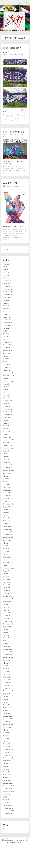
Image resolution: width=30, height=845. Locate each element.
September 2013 (8, 657)
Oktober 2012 (7, 688)
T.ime (7, 121)
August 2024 (7, 325)
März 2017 (6, 554)
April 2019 (6, 484)
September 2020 (8, 448)
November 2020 (8, 442)
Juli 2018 (5, 509)
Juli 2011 (5, 730)
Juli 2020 (6, 454)
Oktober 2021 (7, 412)
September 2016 (8, 568)
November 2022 (8, 375)
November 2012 (8, 685)
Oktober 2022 (7, 378)
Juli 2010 (5, 763)
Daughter (6, 119)
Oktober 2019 (7, 468)
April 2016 (6, 579)
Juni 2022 (6, 389)
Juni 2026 (6, 269)
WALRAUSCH (10, 183)
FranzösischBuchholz (15, 119)
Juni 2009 (6, 797)
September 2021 (8, 415)
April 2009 (6, 802)
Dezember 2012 (8, 682)
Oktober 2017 (7, 535)
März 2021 (6, 431)
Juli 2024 (6, 328)
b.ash (23, 115)
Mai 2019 (6, 481)
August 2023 (7, 353)
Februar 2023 (7, 367)
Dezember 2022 (8, 373)
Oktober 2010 (7, 755)
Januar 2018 (7, 526)
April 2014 (6, 638)
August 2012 (7, 694)
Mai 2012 (6, 702)
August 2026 (7, 264)
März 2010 (6, 774)
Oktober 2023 (7, 348)
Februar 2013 (7, 677)
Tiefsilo (11, 121)
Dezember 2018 (8, 495)
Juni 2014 (6, 632)
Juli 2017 (5, 543)
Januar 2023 (7, 370)
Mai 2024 (6, 334)
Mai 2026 (6, 272)
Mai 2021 (6, 426)
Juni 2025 (6, 303)
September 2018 (8, 504)
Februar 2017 (7, 557)
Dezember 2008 (8, 808)
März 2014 (6, 641)
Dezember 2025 (8, 286)
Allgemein (8, 115)
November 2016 (8, 562)
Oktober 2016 (7, 565)
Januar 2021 (7, 437)
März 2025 (6, 311)
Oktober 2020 (7, 445)
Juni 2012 (6, 699)
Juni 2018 (6, 512)
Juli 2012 (6, 696)
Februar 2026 (7, 281)
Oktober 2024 (7, 320)
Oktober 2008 (7, 814)
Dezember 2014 (8, 615)
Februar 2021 (7, 434)
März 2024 (6, 339)
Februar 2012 (7, 710)
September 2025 (8, 295)
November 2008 (8, 811)
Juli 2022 (6, 387)
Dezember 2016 (8, 560)
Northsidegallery (15, 170)
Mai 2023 (6, 362)
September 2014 (8, 624)
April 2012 (6, 705)
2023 (19, 115)
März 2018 (6, 521)
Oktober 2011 (7, 721)
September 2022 (8, 381)
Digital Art (15, 229)
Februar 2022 (7, 401)
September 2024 (8, 322)
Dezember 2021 (8, 406)
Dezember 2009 (8, 783)
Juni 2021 (6, 423)
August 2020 (7, 451)
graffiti (24, 119)
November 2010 (8, 752)
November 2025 (8, 289)
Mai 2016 (6, 576)
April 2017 (6, 551)
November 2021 (8, 409)
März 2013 (6, 674)
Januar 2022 (7, 403)
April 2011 (6, 738)
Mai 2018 (6, 515)
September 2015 (8, 599)
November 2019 (8, 465)
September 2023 (8, 350)
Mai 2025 (6, 306)
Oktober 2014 (7, 621)
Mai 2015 (6, 607)
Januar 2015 (6, 613)
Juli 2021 (6, 420)
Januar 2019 (7, 493)
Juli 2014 (5, 629)
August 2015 (7, 601)
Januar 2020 (7, 462)
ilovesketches (23, 229)
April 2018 (6, 518)
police (10, 235)
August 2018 (7, 507)
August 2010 (7, 761)
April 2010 (6, 772)
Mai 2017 (6, 548)
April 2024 (6, 336)
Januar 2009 (7, 805)
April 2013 (6, 671)
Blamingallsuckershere (17, 117)
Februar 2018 (7, 523)
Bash (4, 117)
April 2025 (6, 308)
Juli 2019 (5, 476)
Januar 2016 (7, 588)
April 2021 (6, 428)
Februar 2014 (7, 643)
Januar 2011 (6, 747)
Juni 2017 (6, 546)
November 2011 (8, 719)
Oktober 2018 (7, 501)
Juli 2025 (6, 300)
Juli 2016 (5, 574)
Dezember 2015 (8, 590)
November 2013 (8, 652)
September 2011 (8, 724)
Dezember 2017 (8, 529)
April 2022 (6, 395)
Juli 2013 (5, 663)
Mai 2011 (6, 735)
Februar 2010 (7, 777)
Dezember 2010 (8, 749)
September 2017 (8, 537)
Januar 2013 (6, 680)
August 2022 (7, 384)
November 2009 (8, 786)
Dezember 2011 (8, 716)
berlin (8, 117)
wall (13, 115)
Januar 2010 (7, 780)
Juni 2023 (6, 359)
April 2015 (6, 610)
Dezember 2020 (8, 440)
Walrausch (6, 239)
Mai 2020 (6, 459)
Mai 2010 (6, 769)
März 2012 (6, 708)
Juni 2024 (6, 331)
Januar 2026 (7, 283)
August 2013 (7, 660)
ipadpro (5, 235)
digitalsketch (7, 233)
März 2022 (6, 398)
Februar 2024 (7, 342)
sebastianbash (7, 237)
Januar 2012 (7, 713)
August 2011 (7, 727)
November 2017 (8, 532)
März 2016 (6, 582)
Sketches (5, 231)
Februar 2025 (7, 314)
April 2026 (6, 275)
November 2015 (8, 593)
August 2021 (7, 417)
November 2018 (8, 498)
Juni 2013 (6, 666)
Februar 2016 (7, 585)
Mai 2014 (6, 635)
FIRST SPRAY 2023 (13, 131)
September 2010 (8, 758)
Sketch (14, 237)
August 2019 (7, 473)
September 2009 (8, 791)
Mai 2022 (6, 392)
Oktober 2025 (7, 292)
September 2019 (8, 470)
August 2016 (7, 571)
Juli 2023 (6, 356)
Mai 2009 (6, 800)
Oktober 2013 (7, 654)
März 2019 (6, 487)
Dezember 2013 (8, 649)
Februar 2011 (7, 744)
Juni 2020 (6, 456)
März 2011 (6, 741)
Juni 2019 (6, 479)
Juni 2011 (6, 733)
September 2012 (8, 691)
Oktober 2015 (7, 596)
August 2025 (7, 297)
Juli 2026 (6, 267)
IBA (4, 121)
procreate (15, 235)
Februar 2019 (7, 490)
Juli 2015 (5, 604)
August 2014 (7, 627)
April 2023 (6, 364)
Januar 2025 (7, 317)
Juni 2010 (6, 766)
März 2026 (6, 278)
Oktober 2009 (7, 788)
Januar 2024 (7, 345)
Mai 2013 (6, 668)
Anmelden (6, 829)
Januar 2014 (7, 646)
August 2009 (7, 794)
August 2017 (7, 540)
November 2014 (8, 618)
